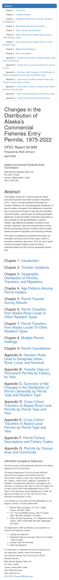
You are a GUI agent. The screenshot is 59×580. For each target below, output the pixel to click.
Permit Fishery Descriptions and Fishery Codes (36, 93)
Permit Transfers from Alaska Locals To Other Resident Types (27, 43)
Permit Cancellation (24, 53)
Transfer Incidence (23, 14)
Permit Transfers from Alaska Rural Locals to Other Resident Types (27, 36)
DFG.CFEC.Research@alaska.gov (18, 576)
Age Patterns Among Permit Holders (30, 26)
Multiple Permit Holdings (25, 49)
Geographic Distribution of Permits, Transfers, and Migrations (28, 20)
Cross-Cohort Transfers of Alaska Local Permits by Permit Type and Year (29, 88)
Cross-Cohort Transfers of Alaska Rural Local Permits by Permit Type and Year (28, 81)
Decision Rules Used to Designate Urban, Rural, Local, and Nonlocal (29, 59)
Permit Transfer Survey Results (28, 30)
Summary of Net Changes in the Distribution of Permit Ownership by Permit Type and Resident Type (29, 73)
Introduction (20, 10)
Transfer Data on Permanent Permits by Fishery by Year (29, 66)
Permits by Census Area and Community (33, 98)
